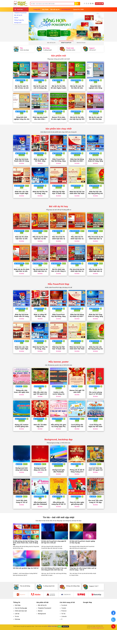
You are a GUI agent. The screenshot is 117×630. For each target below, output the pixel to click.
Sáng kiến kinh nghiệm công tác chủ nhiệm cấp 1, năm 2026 (21, 120)
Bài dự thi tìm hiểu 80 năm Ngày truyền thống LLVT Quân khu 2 (58, 89)
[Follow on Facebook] (84, 3)
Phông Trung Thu (19, 20)
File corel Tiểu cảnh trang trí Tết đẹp (95, 501)
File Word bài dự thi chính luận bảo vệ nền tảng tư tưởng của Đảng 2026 (77, 272)
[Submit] (77, 3)
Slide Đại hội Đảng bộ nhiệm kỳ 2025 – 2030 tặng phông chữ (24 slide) (77, 162)
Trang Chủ (36, 9)
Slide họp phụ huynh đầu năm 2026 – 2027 (40, 119)
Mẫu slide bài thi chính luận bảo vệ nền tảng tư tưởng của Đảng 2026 (77, 239)
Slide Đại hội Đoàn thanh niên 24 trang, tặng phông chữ (21, 161)
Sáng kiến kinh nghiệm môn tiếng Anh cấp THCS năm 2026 (95, 89)
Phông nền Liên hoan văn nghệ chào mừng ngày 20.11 (21, 392)
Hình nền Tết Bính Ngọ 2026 (40, 425)
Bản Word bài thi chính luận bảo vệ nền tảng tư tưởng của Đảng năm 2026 (58, 239)
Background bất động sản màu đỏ (40, 469)
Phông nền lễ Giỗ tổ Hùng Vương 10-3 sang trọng (77, 471)
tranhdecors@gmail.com (97, 628)
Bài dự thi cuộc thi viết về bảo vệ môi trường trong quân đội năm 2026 (21, 89)
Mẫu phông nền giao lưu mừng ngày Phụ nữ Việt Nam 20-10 (58, 426)
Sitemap (17, 619)
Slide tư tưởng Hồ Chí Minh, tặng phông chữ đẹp (40, 161)
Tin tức (17, 616)
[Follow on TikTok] (88, 3)
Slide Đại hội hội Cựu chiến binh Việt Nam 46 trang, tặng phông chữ (77, 194)
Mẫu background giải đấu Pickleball (40, 503)
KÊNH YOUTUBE (52, 626)
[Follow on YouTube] (92, 3)
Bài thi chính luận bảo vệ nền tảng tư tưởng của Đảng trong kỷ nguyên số (58, 272)
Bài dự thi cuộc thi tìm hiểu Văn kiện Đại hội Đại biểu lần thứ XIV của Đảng (95, 120)
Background (17, 22)
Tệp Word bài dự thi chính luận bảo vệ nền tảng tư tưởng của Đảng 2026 (40, 272)
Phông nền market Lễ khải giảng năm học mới (21, 426)
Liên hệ (17, 613)
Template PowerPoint (20, 12)
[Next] (100, 26)
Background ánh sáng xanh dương (21, 469)
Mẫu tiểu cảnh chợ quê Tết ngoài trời (40, 393)
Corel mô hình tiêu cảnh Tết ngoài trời (95, 469)
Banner (16, 17)
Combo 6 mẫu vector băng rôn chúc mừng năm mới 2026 (58, 395)
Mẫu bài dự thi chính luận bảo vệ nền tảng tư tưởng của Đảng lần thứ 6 (40, 239)
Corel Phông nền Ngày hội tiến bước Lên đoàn (95, 426)
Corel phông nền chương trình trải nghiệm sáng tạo (77, 426)
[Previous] (32, 26)
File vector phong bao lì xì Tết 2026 (95, 393)
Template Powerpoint (44, 608)
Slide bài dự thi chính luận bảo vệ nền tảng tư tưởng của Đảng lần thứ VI (21, 272)
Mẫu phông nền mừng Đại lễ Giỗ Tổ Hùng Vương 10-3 (59, 504)
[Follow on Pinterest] (90, 3)
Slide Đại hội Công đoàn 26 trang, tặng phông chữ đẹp (95, 161)
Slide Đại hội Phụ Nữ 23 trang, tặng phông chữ (40, 193)
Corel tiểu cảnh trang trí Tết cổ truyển (21, 502)
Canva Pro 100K (78, 9)
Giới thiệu (18, 605)
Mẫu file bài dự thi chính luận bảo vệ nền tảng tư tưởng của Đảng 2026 (95, 272)
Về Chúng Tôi (66, 9)
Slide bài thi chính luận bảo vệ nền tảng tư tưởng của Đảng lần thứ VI (21, 239)
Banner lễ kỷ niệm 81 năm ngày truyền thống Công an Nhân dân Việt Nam (58, 120)
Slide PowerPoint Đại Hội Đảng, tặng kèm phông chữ (58, 161)
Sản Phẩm (45, 9)
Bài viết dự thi (18, 15)
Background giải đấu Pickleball (58, 471)
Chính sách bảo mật (21, 611)
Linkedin (64, 616)
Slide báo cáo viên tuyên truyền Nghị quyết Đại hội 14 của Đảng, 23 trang (21, 194)
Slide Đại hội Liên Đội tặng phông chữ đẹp (95, 193)
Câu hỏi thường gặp (21, 608)
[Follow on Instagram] (86, 3)
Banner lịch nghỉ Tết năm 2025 (77, 391)
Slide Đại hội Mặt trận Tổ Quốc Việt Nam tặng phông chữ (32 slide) (58, 194)
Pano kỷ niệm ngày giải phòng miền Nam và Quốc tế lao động (77, 505)
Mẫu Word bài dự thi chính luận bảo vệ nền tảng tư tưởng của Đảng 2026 (95, 239)
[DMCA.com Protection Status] (63, 626)
